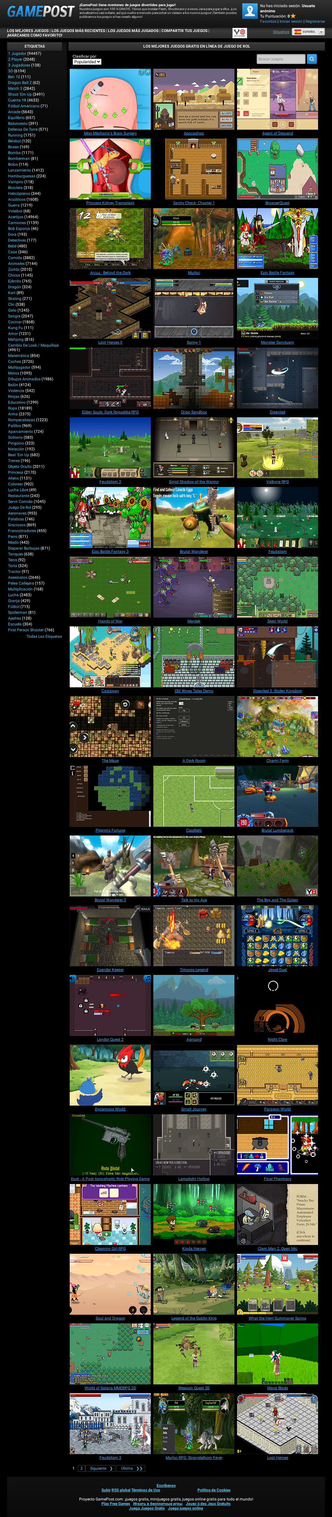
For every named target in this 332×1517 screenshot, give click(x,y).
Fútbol (13, 606)
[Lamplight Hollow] (194, 1145)
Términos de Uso (145, 1490)
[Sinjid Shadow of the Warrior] (194, 448)
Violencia (16, 390)
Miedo (13, 542)
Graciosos (17, 525)
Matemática (18, 355)
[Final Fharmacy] (277, 1145)
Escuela (15, 624)
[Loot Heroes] (277, 1423)
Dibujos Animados (24, 379)
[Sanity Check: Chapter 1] (194, 169)
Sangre (14, 316)
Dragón (14, 287)
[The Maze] (110, 726)
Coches (14, 361)
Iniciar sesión (290, 21)
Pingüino (16, 443)
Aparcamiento (20, 431)
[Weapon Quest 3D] (194, 1354)
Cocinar (15, 322)
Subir (106, 1490)
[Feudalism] (277, 517)
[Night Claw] (277, 1005)
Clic (11, 304)
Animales (16, 263)
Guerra (14, 205)
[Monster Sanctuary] (277, 308)
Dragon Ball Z (20, 82)
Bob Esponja (19, 228)
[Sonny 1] (194, 308)
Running (15, 135)
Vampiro (15, 182)
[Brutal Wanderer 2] (110, 866)
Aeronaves (17, 513)
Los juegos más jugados (133, 31)
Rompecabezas (21, 420)
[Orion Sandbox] (194, 378)
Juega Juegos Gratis (147, 1508)
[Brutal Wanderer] (194, 517)
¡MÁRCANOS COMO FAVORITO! (34, 35)
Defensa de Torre (23, 129)
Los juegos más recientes (78, 31)
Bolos (13, 164)
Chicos (14, 275)
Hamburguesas (21, 176)
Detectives (17, 240)
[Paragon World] (277, 1075)
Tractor (14, 571)
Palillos (14, 425)
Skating (14, 298)
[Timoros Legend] (194, 935)
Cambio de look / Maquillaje (33, 345)
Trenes (14, 460)
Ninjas (13, 396)
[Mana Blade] (277, 1354)
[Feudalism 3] (110, 1423)
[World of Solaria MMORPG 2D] (110, 1354)
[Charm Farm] (277, 726)
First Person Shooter (26, 630)
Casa (12, 252)
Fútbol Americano (24, 106)
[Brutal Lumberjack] (277, 796)
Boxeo (13, 147)
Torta (12, 565)
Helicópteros (19, 193)
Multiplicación (20, 589)
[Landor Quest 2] (110, 1005)
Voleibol (15, 211)
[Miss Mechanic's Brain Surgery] (110, 99)
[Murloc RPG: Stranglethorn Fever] (194, 1423)
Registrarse (315, 21)
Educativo (17, 402)
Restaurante (18, 495)
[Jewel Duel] (277, 935)
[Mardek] (194, 587)
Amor (13, 333)
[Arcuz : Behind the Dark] (110, 238)
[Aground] (194, 1005)
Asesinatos (18, 577)
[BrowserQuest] (277, 169)
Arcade (14, 112)
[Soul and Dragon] (110, 1284)
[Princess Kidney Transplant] (110, 169)
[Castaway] (110, 657)
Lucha (13, 595)
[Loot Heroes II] (110, 308)
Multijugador (19, 367)
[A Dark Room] (194, 726)
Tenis (12, 560)
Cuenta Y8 (17, 100)
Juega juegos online (185, 1508)
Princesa (15, 472)
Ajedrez (14, 618)
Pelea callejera (21, 583)
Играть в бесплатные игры (158, 1503)
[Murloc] (194, 238)
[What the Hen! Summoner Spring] (277, 1284)
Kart (12, 292)
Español (309, 31)
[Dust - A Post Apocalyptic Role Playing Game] (110, 1145)
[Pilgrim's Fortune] (110, 796)
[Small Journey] (194, 1075)
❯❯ (132, 1468)
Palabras (16, 519)
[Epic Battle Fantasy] (277, 238)
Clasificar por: (85, 56)
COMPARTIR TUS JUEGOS (184, 31)
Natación (16, 449)
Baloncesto (18, 123)
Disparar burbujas (24, 548)
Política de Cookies (214, 1490)
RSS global (121, 1490)
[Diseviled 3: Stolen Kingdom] (277, 657)
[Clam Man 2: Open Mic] (277, 1214)
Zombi (13, 269)
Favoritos (268, 21)
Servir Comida (20, 501)
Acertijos (15, 217)
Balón (13, 385)
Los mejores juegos (28, 31)
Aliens (13, 478)
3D (10, 71)
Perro (13, 536)
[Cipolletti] (194, 796)
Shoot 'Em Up (20, 94)
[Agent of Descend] (277, 99)
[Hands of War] (110, 587)
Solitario (15, 437)
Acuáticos (17, 199)
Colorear (15, 484)
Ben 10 (14, 77)
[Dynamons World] (110, 1075)
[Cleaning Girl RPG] (110, 1214)
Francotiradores (22, 530)
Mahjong (16, 339)
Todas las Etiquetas (44, 636)
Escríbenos (166, 1485)
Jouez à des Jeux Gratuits (208, 1503)
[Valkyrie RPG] (277, 448)
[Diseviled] (277, 378)
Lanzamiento (19, 170)
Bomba (14, 152)
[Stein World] (277, 587)
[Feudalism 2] (110, 448)
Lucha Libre (18, 490)
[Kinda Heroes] (194, 1214)
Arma (13, 414)
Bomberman (19, 158)
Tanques (15, 554)
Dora (12, 234)
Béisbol (14, 141)
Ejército (14, 281)
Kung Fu (15, 328)
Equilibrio (16, 117)
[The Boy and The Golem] (277, 866)
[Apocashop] (194, 99)
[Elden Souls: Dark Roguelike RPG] (110, 378)
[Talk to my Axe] (194, 866)
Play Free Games (115, 1503)
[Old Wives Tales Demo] (194, 657)
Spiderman (17, 612)
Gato (12, 310)
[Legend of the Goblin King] (194, 1284)
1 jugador (17, 53)
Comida (15, 257)
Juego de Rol (19, 507)
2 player (15, 59)
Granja (14, 601)
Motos (13, 373)
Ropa (12, 408)
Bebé (12, 246)
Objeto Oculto (20, 466)
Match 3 (15, 88)
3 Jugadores (19, 65)
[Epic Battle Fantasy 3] (110, 517)
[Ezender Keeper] (110, 935)
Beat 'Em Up (18, 455)
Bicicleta (15, 187)
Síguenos (281, 32)
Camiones (17, 222)
